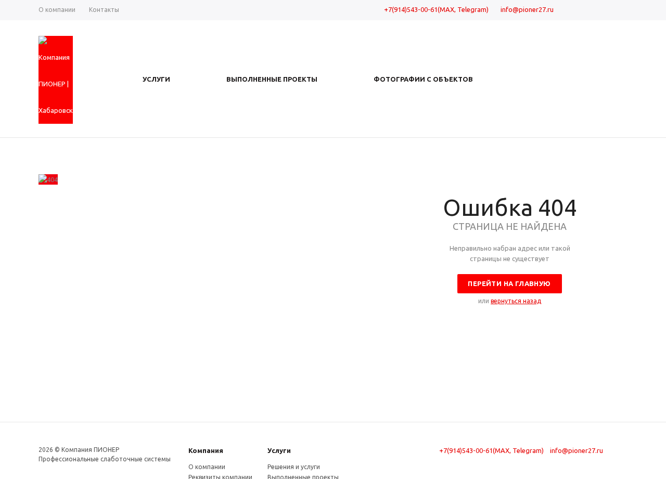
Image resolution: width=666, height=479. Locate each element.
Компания (205, 450)
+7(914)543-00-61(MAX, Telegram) (436, 9)
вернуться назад (516, 300)
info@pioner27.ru (527, 9)
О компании (206, 466)
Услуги (279, 450)
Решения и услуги (293, 466)
